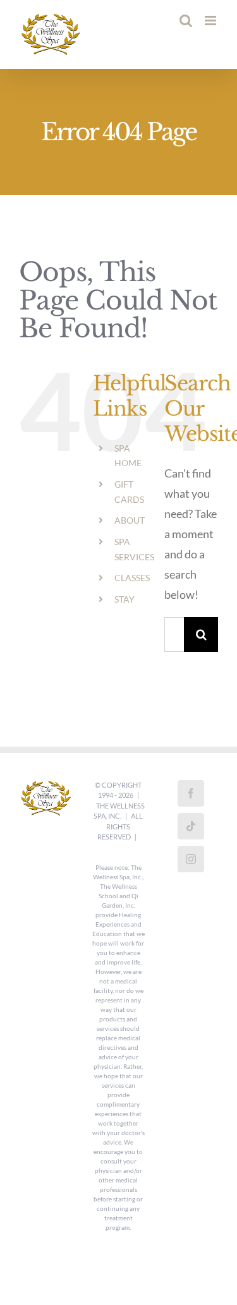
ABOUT (129, 520)
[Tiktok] (191, 826)
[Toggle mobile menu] (211, 20)
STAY (124, 599)
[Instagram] (191, 859)
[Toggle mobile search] (185, 20)
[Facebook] (191, 793)
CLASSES (132, 577)
